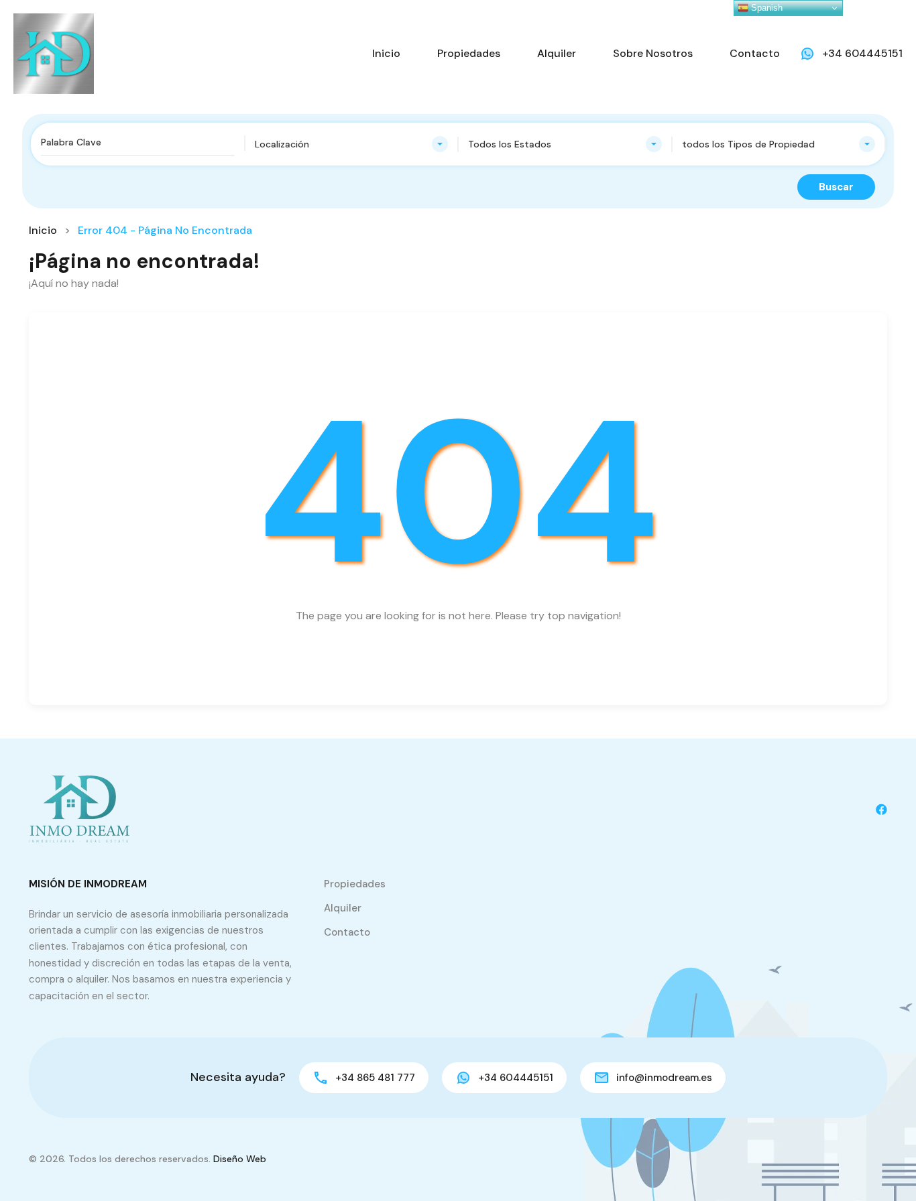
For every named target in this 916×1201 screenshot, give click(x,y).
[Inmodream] (53, 53)
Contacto (755, 53)
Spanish (765, 8)
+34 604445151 (862, 53)
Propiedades (468, 53)
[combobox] (352, 144)
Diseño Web (239, 1159)
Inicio (386, 53)
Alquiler (556, 53)
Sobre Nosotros (653, 53)
